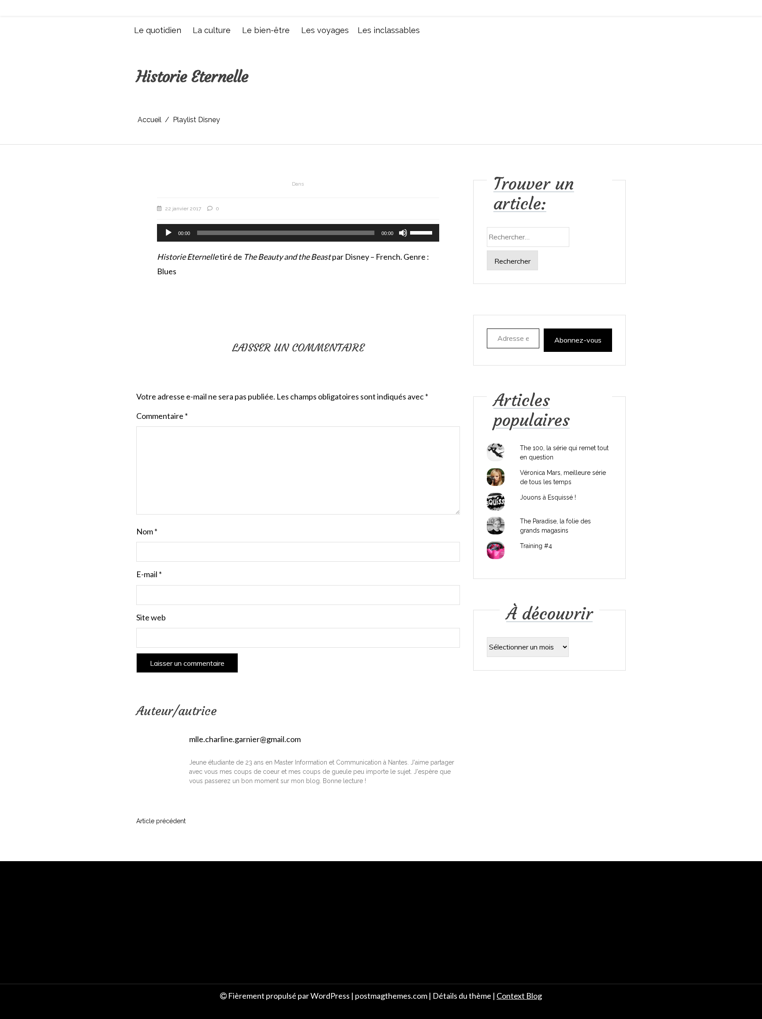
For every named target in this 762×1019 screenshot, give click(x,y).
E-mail (149, 574)
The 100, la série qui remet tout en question (564, 452)
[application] (298, 233)
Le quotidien (157, 30)
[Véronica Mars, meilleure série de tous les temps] (495, 477)
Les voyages (325, 30)
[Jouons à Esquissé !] (495, 502)
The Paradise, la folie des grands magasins (555, 526)
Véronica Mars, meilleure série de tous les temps (563, 477)
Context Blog (519, 995)
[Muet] (403, 232)
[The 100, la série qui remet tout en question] (495, 452)
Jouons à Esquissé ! (548, 497)
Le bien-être (266, 30)
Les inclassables (389, 30)
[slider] (422, 232)
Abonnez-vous (577, 340)
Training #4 (536, 545)
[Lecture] (168, 232)
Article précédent (161, 821)
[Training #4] (495, 550)
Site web (151, 617)
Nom (146, 531)
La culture (212, 30)
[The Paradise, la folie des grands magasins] (495, 525)
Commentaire (162, 416)
